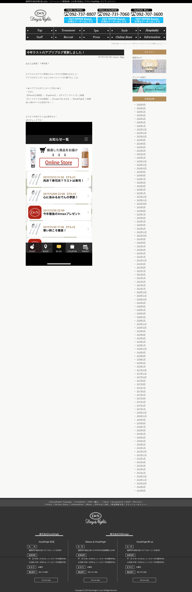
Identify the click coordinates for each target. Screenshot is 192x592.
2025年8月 (141, 144)
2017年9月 (141, 381)
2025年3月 (141, 151)
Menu (89, 504)
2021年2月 (141, 285)
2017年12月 (142, 370)
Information (77, 504)
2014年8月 (141, 490)
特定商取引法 (117, 504)
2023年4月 (141, 225)
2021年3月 (141, 282)
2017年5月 (141, 395)
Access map (46, 580)
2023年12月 (142, 197)
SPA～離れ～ (94, 502)
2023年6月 (141, 218)
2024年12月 (142, 161)
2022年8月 (141, 243)
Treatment (80, 502)
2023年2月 (141, 229)
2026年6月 (141, 108)
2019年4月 (141, 338)
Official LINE (102, 504)
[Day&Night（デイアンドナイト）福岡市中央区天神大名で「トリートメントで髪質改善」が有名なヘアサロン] (40, 21)
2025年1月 (141, 158)
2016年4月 (141, 437)
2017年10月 (142, 377)
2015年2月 (141, 469)
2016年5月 (141, 434)
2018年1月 (141, 366)
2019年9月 (141, 331)
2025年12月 (142, 129)
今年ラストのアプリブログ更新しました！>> (149, 44)
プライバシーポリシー (136, 504)
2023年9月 (141, 207)
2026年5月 (141, 112)
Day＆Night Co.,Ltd (95, 590)
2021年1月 (141, 289)
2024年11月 (142, 165)
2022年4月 (141, 250)
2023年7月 (141, 214)
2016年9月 (141, 420)
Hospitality (117, 502)
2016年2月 (141, 444)
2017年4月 (141, 398)
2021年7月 (141, 271)
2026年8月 (141, 105)
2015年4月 (141, 462)
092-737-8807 (43, 572)
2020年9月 (141, 303)
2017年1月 (141, 409)
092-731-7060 (92, 572)
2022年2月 (141, 253)
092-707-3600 (141, 572)
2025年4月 (141, 147)
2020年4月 (141, 313)
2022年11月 (142, 232)
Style (106, 502)
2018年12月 (142, 349)
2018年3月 (141, 363)
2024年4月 (141, 186)
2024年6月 (141, 182)
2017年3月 (141, 402)
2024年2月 (141, 189)
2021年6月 (141, 274)
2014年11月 (142, 480)
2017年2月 (141, 405)
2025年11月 (142, 133)
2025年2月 (141, 154)
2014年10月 (142, 483)
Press (49, 504)
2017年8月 (141, 384)
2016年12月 (142, 413)
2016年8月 (141, 423)
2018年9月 (141, 352)
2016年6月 (141, 430)
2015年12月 (142, 451)
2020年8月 (141, 306)
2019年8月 (141, 335)
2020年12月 (142, 292)
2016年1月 (141, 448)
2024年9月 (141, 172)
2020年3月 (141, 317)
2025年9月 (141, 140)
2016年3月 (141, 441)
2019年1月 (141, 345)
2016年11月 (142, 416)
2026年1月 (141, 126)
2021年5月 (141, 278)
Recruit (137, 502)
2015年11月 (142, 455)
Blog (122, 57)
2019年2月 (141, 342)
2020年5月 (141, 310)
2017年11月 (142, 374)
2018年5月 (141, 359)
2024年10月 (142, 168)
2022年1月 (141, 257)
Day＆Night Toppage (61, 502)
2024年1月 (141, 193)
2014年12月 (142, 476)
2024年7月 (141, 179)
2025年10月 (142, 136)
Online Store (62, 504)
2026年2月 (141, 122)
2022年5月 (141, 246)
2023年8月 (141, 211)
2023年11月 (142, 200)
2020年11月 (142, 296)
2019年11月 (142, 324)
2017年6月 (141, 391)
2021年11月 (142, 260)
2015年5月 (141, 459)
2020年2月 (141, 321)
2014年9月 (141, 487)
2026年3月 (141, 119)
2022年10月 (142, 236)
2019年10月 (142, 328)
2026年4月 (141, 115)
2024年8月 (141, 175)
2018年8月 (141, 356)
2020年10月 (142, 299)
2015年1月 (141, 473)
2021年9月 (141, 264)
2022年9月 (141, 239)
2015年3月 (141, 466)
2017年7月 (141, 388)
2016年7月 (141, 427)
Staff (128, 502)
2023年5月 (141, 221)
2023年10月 (142, 204)
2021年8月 (141, 267)
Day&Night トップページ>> (121, 44)
